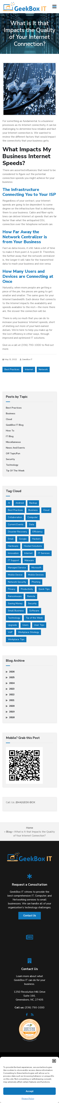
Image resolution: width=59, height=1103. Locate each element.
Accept (29, 1091)
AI (9, 502)
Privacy (11, 589)
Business (10, 413)
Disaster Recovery (17, 531)
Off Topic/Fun (13, 453)
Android (20, 502)
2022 (11, 694)
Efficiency (37, 531)
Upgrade (12, 625)
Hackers (36, 538)
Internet (29, 369)
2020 (11, 706)
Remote (31, 596)
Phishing (36, 581)
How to (10, 430)
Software (34, 610)
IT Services (44, 553)
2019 (11, 711)
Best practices (14, 407)
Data (31, 524)
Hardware (13, 546)
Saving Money (15, 603)
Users (25, 625)
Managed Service (17, 567)
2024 (11, 683)
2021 (11, 700)
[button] (54, 1061)
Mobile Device (15, 574)
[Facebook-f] (27, 1015)
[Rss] (32, 1015)
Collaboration (15, 517)
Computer (33, 517)
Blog (9, 832)
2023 (11, 688)
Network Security (17, 581)
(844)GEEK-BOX (25, 802)
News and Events (15, 447)
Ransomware (15, 596)
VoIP (10, 632)
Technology (12, 464)
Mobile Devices (36, 574)
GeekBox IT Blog (14, 424)
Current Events (15, 524)
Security (10, 459)
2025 (11, 677)
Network (43, 369)
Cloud (9, 419)
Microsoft (36, 567)
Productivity (27, 589)
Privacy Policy (28, 1098)
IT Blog (9, 436)
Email (10, 538)
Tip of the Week (15, 470)
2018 (11, 717)
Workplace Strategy (28, 632)
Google (23, 538)
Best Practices (11, 369)
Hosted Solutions (33, 546)
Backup (33, 502)
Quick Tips (44, 589)
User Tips (39, 625)
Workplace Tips (16, 639)
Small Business (16, 610)
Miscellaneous (13, 442)
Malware (29, 560)
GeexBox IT (27, 359)
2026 (11, 671)
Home (29, 828)
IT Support (13, 560)
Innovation (13, 553)
